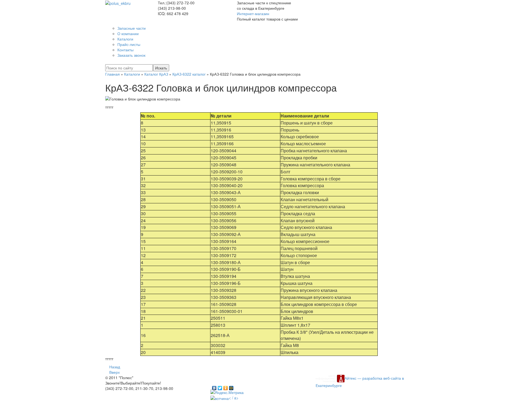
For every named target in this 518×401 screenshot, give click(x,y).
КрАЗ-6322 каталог (189, 74)
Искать (161, 67)
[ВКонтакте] (214, 387)
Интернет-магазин (253, 13)
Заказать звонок (131, 55)
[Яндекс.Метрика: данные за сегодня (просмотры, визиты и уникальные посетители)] (227, 392)
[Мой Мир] (231, 387)
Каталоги (132, 74)
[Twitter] (220, 387)
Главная (112, 74)
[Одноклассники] (226, 387)
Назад (114, 366)
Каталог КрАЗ (156, 74)
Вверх (114, 372)
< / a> (233, 397)
